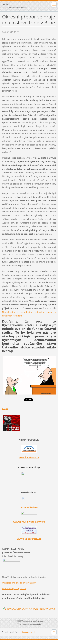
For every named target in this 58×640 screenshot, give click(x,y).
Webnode (37, 624)
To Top (54, 632)
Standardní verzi (28, 632)
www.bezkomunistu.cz (29, 538)
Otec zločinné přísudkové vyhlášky (19, 582)
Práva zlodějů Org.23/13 (14, 588)
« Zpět (5, 408)
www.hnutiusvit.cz (29, 457)
